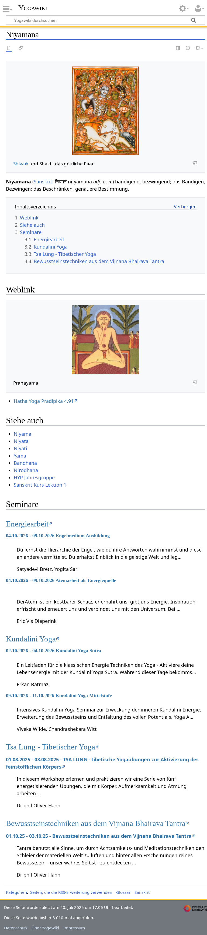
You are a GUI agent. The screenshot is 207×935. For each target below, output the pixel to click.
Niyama (22, 434)
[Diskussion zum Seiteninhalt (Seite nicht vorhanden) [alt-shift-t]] (21, 48)
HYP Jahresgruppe (34, 477)
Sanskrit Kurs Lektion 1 (40, 485)
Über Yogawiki (45, 927)
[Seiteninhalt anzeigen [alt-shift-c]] (9, 48)
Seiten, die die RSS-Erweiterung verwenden (71, 892)
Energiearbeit (27, 523)
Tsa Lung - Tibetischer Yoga (50, 746)
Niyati (20, 448)
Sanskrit (43, 181)
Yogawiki (32, 8)
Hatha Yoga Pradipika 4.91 (44, 401)
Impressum (74, 927)
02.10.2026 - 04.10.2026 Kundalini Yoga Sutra (53, 650)
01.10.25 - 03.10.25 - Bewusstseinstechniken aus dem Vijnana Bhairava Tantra (99, 836)
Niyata (21, 441)
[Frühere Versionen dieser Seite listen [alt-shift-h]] (188, 48)
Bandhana (25, 463)
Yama (20, 455)
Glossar (123, 892)
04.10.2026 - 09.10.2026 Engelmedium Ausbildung (58, 535)
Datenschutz (15, 927)
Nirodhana (26, 470)
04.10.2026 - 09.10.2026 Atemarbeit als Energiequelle (61, 580)
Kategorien (16, 892)
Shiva (19, 164)
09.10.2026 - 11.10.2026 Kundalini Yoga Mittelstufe (59, 695)
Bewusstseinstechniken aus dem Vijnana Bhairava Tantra (95, 823)
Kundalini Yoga (31, 638)
